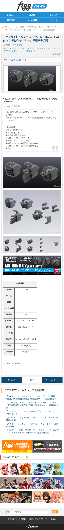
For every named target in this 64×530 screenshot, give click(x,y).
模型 (22, 27)
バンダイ (37, 48)
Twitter (53, 519)
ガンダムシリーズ (16, 48)
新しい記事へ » (52, 380)
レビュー (11, 15)
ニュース (53, 15)
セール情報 (32, 20)
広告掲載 (22, 519)
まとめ (32, 15)
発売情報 (11, 20)
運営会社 (11, 519)
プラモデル (31, 27)
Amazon (6, 106)
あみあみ (16, 106)
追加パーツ (31, 51)
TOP (5, 27)
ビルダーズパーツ (50, 48)
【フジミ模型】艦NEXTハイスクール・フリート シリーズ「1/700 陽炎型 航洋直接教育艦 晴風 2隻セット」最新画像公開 (32, 405)
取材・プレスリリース (38, 519)
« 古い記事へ (11, 380)
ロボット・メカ (18, 51)
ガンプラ (29, 48)
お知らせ (53, 20)
